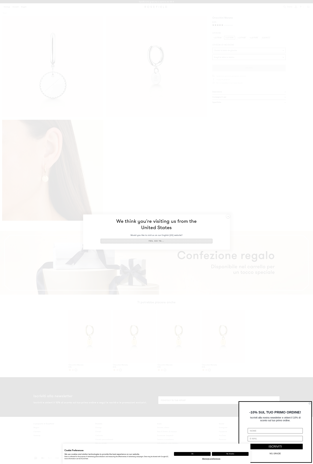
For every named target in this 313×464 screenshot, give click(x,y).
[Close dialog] (309, 403)
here (86, 459)
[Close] (228, 216)
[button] (156, 241)
